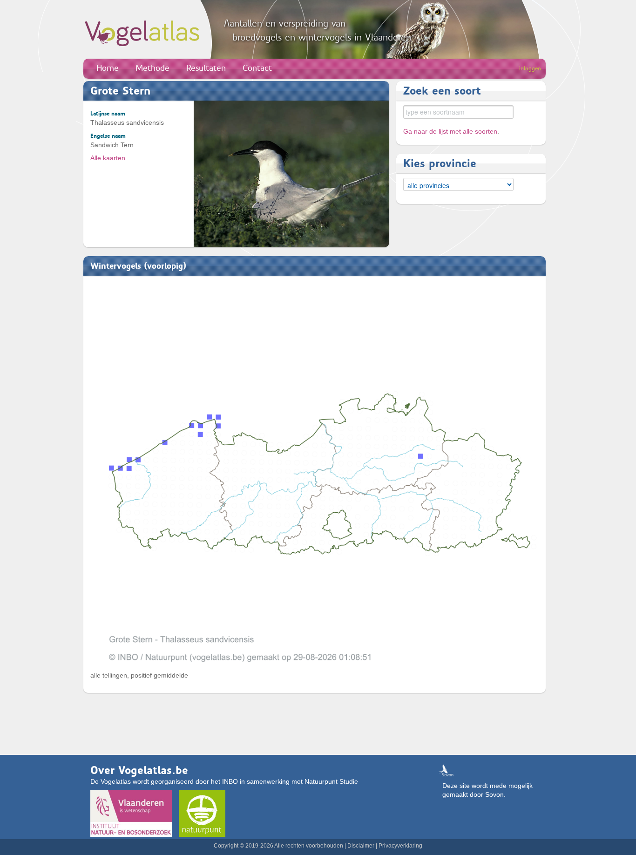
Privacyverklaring (400, 845)
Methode (152, 68)
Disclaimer (360, 845)
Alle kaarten (107, 158)
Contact (257, 68)
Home (107, 68)
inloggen (530, 68)
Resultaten (206, 68)
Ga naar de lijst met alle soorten (450, 131)
